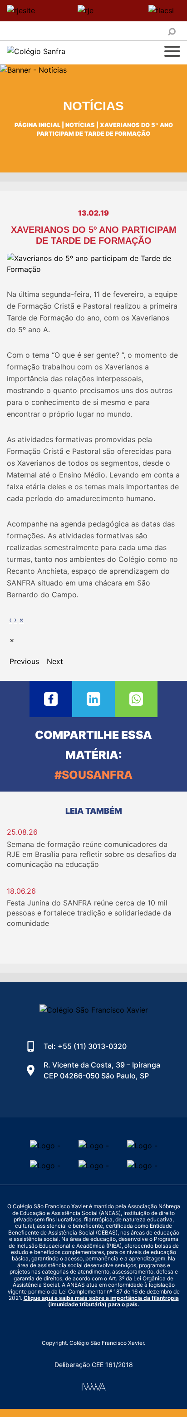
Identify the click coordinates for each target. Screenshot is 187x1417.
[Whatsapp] (136, 699)
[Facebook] (51, 699)
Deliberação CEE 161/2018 (93, 1364)
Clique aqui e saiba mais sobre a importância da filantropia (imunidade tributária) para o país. (101, 1301)
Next (55, 661)
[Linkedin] (93, 699)
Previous (24, 661)
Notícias (80, 125)
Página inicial (37, 125)
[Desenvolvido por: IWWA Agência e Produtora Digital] (94, 1387)
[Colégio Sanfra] (61, 52)
